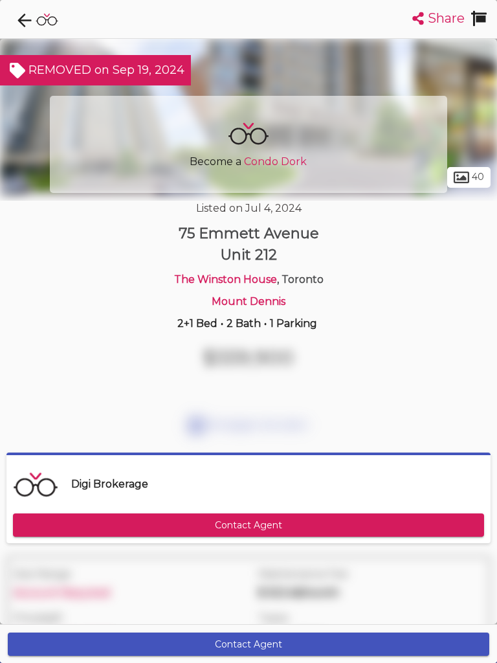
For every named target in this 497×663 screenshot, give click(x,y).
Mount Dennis (248, 301)
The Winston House (225, 279)
